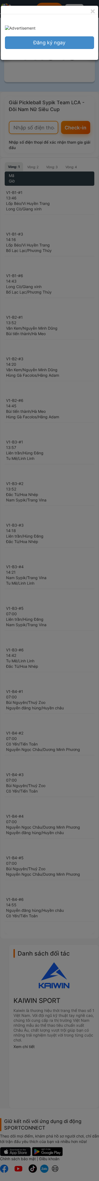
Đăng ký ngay (49, 42)
